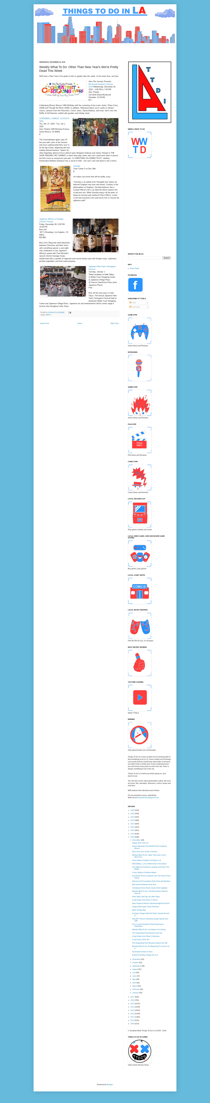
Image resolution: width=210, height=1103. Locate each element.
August (135, 969)
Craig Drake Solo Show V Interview (145, 936)
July (134, 973)
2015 (132, 1004)
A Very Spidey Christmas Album (144, 873)
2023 (132, 820)
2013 (132, 1010)
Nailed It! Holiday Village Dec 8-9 (145, 955)
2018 (132, 837)
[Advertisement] (91, 49)
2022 (132, 824)
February (136, 989)
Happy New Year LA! (140, 843)
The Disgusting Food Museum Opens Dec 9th (149, 943)
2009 (132, 1024)
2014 (132, 1007)
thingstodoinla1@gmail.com (148, 798)
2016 (132, 1000)
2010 (132, 1020)
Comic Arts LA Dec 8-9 (140, 940)
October (135, 963)
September (136, 966)
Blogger (110, 1085)
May (134, 979)
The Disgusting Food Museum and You (147, 933)
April (134, 983)
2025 (132, 814)
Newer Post (44, 323)
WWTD (48, 315)
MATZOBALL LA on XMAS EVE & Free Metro (149, 864)
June (134, 976)
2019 (132, 834)
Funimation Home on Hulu (142, 952)
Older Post (114, 323)
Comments (135, 307)
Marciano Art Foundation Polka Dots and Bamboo (151, 881)
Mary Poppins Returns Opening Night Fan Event (150, 903)
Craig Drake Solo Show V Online (145, 900)
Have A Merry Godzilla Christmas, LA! (146, 860)
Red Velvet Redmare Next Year (144, 885)
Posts (133, 303)
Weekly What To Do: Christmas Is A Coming (149, 930)
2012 (132, 1014)
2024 (132, 817)
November (136, 959)
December (136, 840)
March (135, 986)
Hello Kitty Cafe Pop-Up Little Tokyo (146, 897)
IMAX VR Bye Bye (139, 910)
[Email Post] (70, 312)
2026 (132, 810)
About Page (134, 268)
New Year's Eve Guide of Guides (144, 852)
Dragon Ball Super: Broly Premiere (145, 907)
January (135, 993)
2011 (132, 1017)
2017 (132, 997)
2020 (132, 830)
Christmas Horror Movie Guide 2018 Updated (149, 888)
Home (79, 323)
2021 (132, 827)
